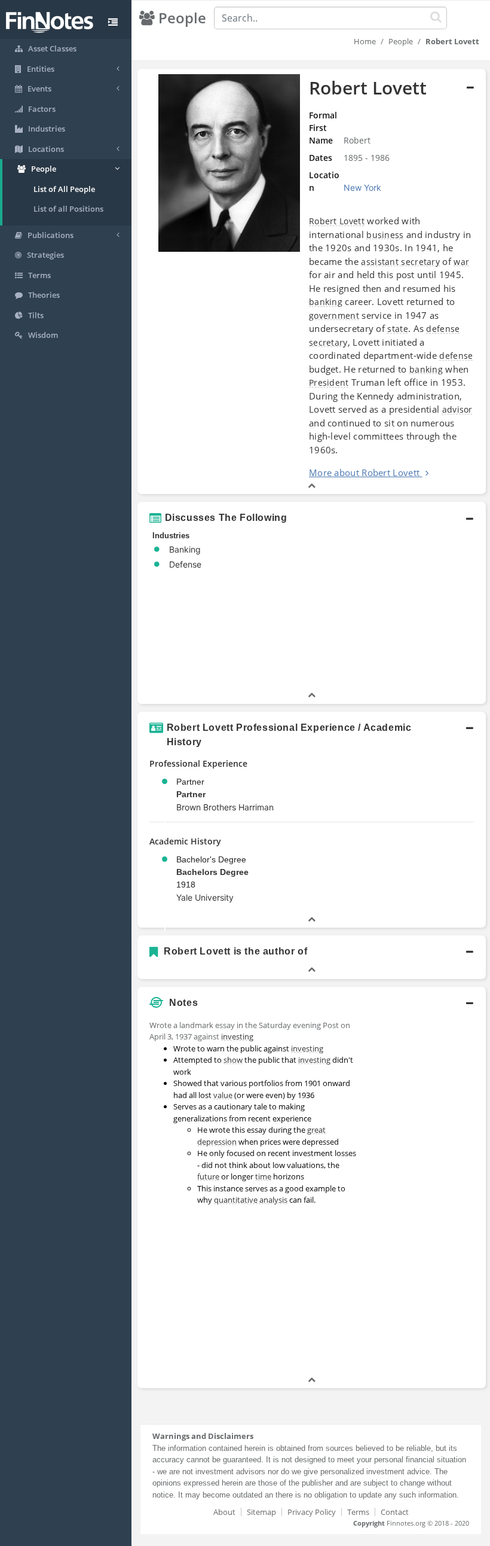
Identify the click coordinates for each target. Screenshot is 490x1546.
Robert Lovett (337, 221)
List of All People (64, 189)
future (208, 1176)
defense (443, 328)
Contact (395, 1512)
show (233, 1059)
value (222, 1095)
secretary (328, 342)
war (461, 261)
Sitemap (261, 1512)
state (397, 328)
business (384, 234)
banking (325, 301)
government (334, 315)
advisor (457, 409)
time (263, 1176)
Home (365, 41)
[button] (311, 282)
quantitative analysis (250, 1199)
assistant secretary (400, 261)
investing (237, 1036)
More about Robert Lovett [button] (364, 472)
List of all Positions (68, 208)
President (329, 382)
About (224, 1512)
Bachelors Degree (212, 872)
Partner (191, 794)
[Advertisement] (426, 1194)
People (400, 41)
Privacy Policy (311, 1512)
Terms (358, 1512)
